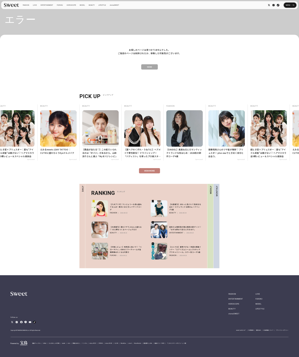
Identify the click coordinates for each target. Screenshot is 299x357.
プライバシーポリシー (282, 330)
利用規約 (251, 330)
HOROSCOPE (71, 5)
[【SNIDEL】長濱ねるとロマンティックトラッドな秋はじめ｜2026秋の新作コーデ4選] (185, 133)
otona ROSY (92, 343)
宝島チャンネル (36, 343)
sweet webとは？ (241, 330)
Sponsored (31, 159)
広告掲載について (268, 330)
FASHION (26, 5)
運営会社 (258, 330)
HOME (149, 67)
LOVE (35, 5)
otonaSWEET (114, 5)
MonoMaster (137, 343)
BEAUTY (92, 5)
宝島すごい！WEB (159, 343)
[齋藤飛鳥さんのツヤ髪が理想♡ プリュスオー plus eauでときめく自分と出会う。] (227, 133)
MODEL (82, 5)
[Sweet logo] (11, 5)
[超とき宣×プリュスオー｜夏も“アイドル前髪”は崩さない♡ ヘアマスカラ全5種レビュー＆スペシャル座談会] (269, 133)
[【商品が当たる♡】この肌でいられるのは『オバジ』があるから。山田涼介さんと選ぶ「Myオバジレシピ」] (100, 133)
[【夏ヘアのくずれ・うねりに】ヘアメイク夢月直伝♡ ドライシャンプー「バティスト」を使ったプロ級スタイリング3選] (142, 133)
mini (69, 343)
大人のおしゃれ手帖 (54, 343)
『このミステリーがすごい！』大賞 (176, 343)
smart (130, 343)
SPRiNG (100, 343)
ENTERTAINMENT (47, 5)
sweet (63, 343)
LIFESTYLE (102, 5)
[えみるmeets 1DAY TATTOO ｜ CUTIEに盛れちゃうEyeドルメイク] (58, 133)
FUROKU (60, 5)
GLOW (116, 343)
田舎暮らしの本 (148, 343)
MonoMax (123, 343)
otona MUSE (108, 343)
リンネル (84, 343)
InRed (44, 343)
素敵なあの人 (76, 343)
